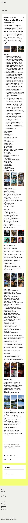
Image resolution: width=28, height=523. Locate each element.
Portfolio (3, 508)
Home (2, 489)
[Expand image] (7, 49)
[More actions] (23, 17)
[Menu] (25, 2)
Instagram (4, 504)
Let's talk (3, 497)
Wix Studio (14, 519)
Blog (2, 495)
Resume (3, 506)
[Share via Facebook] (4, 455)
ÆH (4, 2)
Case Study (4, 509)
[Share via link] (14, 455)
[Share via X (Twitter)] (7, 455)
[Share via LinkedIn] (11, 455)
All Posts (4, 10)
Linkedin (3, 502)
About (3, 491)
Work (2, 493)
